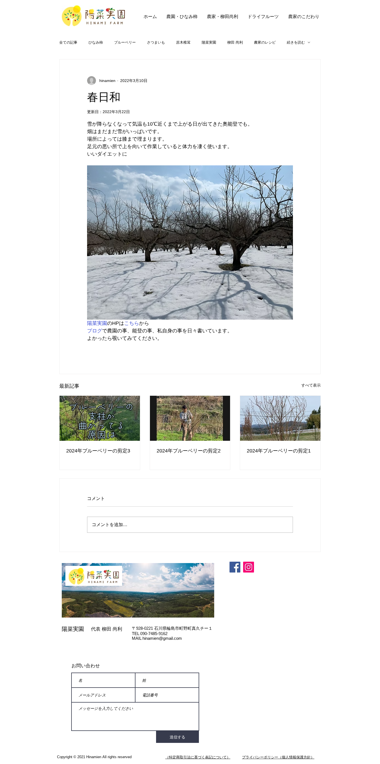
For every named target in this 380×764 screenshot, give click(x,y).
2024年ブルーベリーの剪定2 (189, 451)
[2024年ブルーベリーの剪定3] (100, 418)
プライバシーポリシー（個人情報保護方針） (278, 757)
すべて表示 (311, 385)
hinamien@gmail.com (162, 638)
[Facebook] (235, 567)
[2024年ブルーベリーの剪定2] (190, 418)
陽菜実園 (209, 42)
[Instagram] (248, 567)
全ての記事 (68, 42)
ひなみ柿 (95, 42)
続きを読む (296, 42)
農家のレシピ (265, 42)
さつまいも (156, 42)
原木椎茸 (183, 42)
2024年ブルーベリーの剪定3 (98, 451)
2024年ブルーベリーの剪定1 (279, 451)
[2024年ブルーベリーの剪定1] (280, 418)
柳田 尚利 (235, 42)
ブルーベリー (125, 42)
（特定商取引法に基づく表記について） (197, 757)
